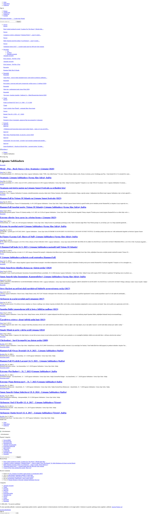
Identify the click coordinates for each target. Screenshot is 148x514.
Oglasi (5, 498)
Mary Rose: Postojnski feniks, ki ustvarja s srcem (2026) (18, 135)
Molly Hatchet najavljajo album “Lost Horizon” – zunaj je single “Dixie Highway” (25, 464)
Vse (8, 51)
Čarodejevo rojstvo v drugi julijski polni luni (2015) (22, 319)
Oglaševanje (6, 12)
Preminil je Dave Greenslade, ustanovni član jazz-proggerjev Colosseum (22, 120)
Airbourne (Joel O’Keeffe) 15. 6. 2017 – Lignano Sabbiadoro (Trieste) (30, 402)
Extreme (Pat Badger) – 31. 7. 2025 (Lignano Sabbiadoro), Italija (28, 371)
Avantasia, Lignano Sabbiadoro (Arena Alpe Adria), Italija (25, 178)
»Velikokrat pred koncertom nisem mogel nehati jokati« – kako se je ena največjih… (26, 129)
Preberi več (119, 507)
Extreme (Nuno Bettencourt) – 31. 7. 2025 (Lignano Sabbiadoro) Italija (31, 382)
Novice (5, 24)
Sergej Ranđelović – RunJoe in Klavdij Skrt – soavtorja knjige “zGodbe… (23, 146)
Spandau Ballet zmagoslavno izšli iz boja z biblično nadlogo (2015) (29, 309)
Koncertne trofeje (4, 347)
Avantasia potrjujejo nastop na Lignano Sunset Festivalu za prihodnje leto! (33, 188)
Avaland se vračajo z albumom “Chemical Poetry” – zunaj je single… (22, 35)
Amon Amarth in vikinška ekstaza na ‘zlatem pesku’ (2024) (26, 268)
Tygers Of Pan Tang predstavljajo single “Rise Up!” (17, 468)
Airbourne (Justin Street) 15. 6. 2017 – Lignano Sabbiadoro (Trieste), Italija (33, 413)
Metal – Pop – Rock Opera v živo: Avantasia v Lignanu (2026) (27, 169)
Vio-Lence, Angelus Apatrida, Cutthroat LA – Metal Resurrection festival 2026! (25, 95)
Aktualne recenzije (12, 54)
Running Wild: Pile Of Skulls (11, 70)
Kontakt (5, 15)
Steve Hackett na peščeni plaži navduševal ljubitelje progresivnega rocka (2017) (35, 288)
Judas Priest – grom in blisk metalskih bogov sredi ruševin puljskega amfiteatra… (25, 77)
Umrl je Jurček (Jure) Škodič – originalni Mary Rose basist (19, 108)
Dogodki (6, 454)
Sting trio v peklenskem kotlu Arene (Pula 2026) (16, 89)
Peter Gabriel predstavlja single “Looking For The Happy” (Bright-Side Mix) (24, 461)
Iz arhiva (9, 52)
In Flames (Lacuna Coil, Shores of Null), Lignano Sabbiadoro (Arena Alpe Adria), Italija (39, 237)
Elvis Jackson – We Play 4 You (11, 58)
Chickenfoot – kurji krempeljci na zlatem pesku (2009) (24, 340)
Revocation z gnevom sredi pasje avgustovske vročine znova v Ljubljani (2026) (24, 83)
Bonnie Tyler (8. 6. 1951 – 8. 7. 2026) (13, 114)
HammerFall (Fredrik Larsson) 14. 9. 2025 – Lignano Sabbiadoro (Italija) (32, 361)
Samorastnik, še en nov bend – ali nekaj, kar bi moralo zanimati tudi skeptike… (24, 140)
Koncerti (5, 123)
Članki (5, 98)
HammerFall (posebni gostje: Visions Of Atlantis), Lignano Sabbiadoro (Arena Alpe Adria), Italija (43, 207)
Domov (5, 11)
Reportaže (6, 73)
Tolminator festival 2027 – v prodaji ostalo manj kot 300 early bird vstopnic (23, 46)
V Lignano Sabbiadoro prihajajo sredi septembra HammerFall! (28, 257)
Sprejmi (114, 507)
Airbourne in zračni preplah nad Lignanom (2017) (22, 299)
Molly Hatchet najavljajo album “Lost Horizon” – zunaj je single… (21, 41)
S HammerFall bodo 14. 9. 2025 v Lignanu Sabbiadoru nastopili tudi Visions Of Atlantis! (39, 247)
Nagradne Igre (7, 452)
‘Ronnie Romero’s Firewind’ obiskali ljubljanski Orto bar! (23, 480)
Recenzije (6, 49)
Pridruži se (6, 14)
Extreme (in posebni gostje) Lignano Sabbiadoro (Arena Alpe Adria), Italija (33, 226)
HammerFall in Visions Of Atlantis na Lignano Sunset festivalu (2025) (30, 198)
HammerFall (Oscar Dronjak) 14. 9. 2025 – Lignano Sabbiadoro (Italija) (32, 350)
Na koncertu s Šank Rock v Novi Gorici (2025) (21, 476)
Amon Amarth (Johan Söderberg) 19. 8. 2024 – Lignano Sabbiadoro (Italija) (33, 392)
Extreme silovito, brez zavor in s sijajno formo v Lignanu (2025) (28, 217)
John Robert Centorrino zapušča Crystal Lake (20, 475)
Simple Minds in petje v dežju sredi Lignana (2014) (22, 330)
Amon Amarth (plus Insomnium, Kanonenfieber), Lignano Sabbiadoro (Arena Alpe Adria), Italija (43, 276)
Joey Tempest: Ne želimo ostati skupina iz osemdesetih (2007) (26, 473)
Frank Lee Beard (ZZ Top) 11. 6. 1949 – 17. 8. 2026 (17, 102)
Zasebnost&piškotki (5, 510)
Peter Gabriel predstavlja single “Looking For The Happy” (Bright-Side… (23, 29)
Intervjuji (5, 124)
